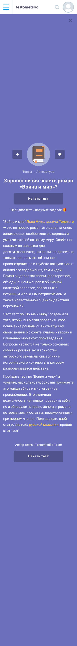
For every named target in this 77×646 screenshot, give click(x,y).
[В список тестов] (70, 20)
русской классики (43, 424)
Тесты (27, 172)
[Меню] (6, 7)
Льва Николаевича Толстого (50, 221)
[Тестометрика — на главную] (27, 7)
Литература (45, 172)
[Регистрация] (68, 7)
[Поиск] (57, 7)
